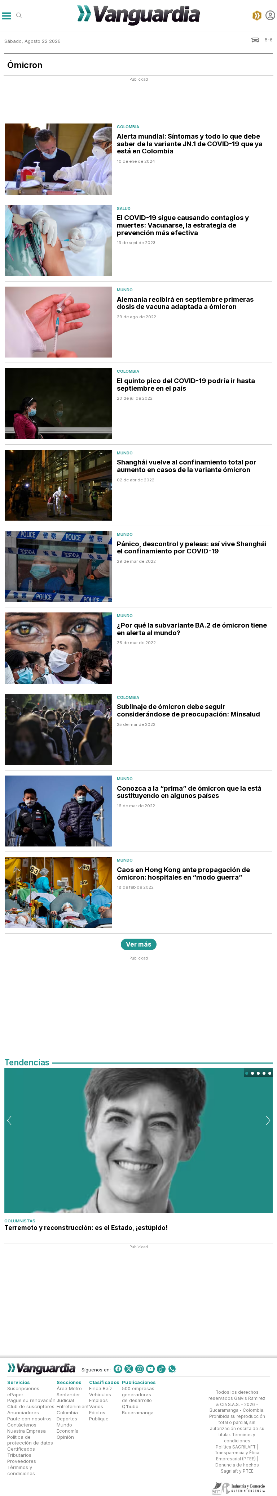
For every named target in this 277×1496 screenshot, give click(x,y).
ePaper (15, 1394)
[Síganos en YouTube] (150, 1369)
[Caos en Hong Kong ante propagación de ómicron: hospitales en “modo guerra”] (58, 892)
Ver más (138, 944)
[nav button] (6, 15)
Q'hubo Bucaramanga (138, 1410)
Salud (124, 208)
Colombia (128, 126)
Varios (96, 1407)
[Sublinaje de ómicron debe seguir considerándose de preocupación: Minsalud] (58, 729)
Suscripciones (23, 1388)
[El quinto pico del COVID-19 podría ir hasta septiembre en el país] (58, 403)
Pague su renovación (31, 1400)
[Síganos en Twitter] (128, 1369)
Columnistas (19, 1220)
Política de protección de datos (30, 1440)
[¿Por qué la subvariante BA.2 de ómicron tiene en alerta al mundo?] (58, 647)
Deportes (67, 1418)
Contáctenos (21, 1425)
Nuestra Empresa (26, 1431)
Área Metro (69, 1388)
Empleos (98, 1400)
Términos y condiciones (21, 1470)
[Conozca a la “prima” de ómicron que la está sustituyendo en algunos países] (58, 811)
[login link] (270, 15)
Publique (99, 1418)
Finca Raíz (100, 1388)
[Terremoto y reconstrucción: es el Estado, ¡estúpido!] (138, 1140)
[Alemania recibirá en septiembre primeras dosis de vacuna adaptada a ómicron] (58, 322)
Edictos (97, 1413)
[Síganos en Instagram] (139, 1369)
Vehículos (100, 1394)
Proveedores (21, 1461)
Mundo (125, 289)
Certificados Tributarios (21, 1452)
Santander (68, 1394)
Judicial (65, 1400)
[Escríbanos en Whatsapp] (172, 1369)
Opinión (65, 1437)
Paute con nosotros (29, 1418)
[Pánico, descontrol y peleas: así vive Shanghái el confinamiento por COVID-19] (58, 566)
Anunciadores (23, 1413)
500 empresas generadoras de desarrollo (138, 1394)
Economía (68, 1431)
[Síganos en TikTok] (161, 1369)
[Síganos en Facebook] (118, 1369)
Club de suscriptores (30, 1407)
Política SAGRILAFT (236, 1447)
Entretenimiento (74, 1407)
